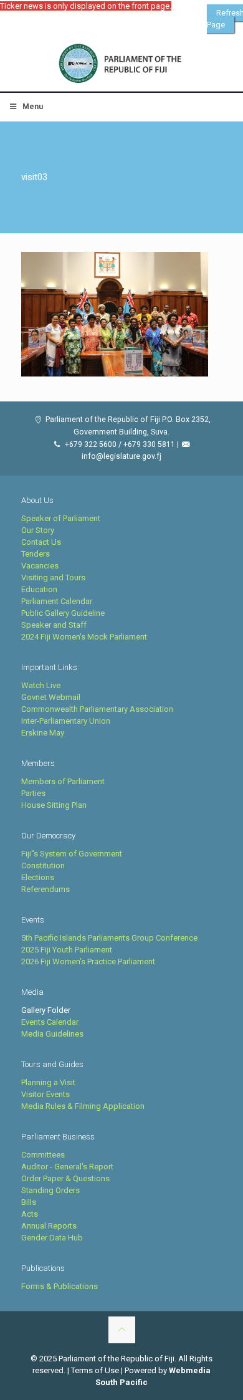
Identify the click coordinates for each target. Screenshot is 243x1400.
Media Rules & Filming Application (83, 1106)
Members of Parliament (63, 781)
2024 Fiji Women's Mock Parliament (84, 636)
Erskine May (42, 732)
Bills (28, 1202)
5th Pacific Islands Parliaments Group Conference (109, 937)
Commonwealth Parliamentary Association (97, 709)
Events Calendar (50, 1022)
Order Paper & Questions (65, 1178)
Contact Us (41, 542)
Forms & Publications (59, 1286)
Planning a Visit (48, 1082)
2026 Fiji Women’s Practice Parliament (88, 961)
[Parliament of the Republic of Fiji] (121, 64)
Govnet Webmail (50, 697)
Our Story (37, 530)
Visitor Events (45, 1094)
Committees (43, 1154)
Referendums (45, 889)
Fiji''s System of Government (71, 853)
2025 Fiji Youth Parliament (66, 949)
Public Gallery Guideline (63, 613)
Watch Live (40, 685)
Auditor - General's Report (67, 1166)
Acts (29, 1214)
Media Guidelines (52, 1033)
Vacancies (40, 565)
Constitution (43, 865)
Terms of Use (95, 1370)
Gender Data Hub (52, 1237)
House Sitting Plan (54, 805)
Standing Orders (50, 1190)
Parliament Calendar (56, 601)
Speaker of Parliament (60, 518)
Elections (37, 877)
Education (39, 589)
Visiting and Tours (53, 577)
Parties (33, 793)
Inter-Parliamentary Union (65, 721)
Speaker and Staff (54, 625)
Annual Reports (49, 1225)
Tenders (35, 554)
